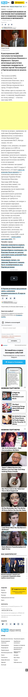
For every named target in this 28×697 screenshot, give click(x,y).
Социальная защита (19, 638)
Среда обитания (5, 660)
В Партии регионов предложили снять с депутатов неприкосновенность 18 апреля (13, 291)
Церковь (3, 662)
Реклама (3, 595)
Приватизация (5, 650)
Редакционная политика (7, 597)
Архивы (3, 590)
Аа (12, 2)
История (16, 655)
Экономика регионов (6, 652)
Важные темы (5, 6)
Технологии (4, 657)
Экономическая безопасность (18, 648)
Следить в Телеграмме (15, 362)
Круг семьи (17, 657)
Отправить (14, 340)
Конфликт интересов (19, 645)
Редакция (3, 592)
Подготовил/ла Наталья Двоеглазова (12, 306)
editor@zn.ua (4, 617)
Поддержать (20, 2)
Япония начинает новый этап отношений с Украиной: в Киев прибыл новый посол (10, 576)
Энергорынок (4, 647)
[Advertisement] (14, 116)
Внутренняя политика (7, 638)
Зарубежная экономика (17, 642)
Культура (3, 664)
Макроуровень (5, 645)
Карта (2, 600)
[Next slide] (25, 7)
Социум (16, 652)
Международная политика (5, 642)
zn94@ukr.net (20, 613)
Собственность (18, 662)
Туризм (16, 660)
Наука (2, 655)
